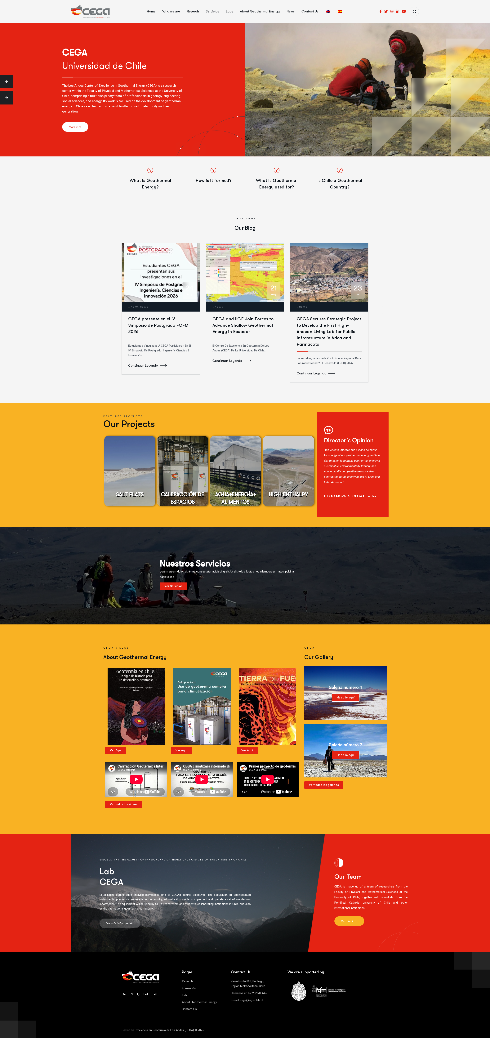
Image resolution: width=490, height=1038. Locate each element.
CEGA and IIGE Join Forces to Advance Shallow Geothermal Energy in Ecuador (243, 325)
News (135, 306)
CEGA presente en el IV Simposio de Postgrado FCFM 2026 (158, 325)
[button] (6, 81)
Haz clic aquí (345, 697)
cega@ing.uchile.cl (251, 1000)
